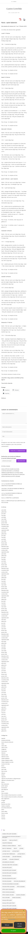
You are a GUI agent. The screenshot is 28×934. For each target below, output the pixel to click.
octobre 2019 (4, 659)
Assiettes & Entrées (5, 740)
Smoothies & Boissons (6, 807)
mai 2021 (3, 625)
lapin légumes (6, 856)
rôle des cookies (19, 925)
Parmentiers (4, 787)
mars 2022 (3, 606)
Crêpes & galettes (5, 758)
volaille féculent (7, 900)
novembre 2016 (5, 723)
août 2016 (3, 729)
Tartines (3, 815)
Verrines (3, 818)
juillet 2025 (3, 533)
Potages (3, 800)
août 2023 (3, 575)
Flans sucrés (4, 771)
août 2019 (3, 663)
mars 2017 (3, 716)
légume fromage (16, 856)
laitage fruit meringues (8, 854)
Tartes (2, 809)
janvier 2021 (4, 632)
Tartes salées (4, 811)
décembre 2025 (4, 524)
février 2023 (4, 586)
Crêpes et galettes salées (7, 760)
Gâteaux (3, 773)
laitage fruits (21, 854)
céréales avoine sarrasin (9, 845)
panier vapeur (4, 786)
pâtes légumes (21, 886)
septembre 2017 (5, 705)
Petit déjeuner (4, 789)
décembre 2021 (4, 612)
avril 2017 (3, 714)
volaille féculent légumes (9, 908)
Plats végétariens (5, 798)
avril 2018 (3, 692)
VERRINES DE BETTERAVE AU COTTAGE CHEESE (12, 472)
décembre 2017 (4, 700)
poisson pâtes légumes (8, 886)
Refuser (7, 925)
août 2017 (3, 707)
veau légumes (6, 897)
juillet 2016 (3, 731)
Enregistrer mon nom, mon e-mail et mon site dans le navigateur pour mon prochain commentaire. (13, 444)
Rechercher (21, 460)
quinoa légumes (20, 895)
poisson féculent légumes (9, 873)
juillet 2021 (3, 621)
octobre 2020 (4, 638)
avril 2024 (3, 561)
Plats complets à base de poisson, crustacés (11, 795)
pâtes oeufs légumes (8, 889)
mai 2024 (3, 559)
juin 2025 (3, 535)
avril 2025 (3, 539)
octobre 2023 (4, 572)
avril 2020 (3, 648)
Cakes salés (4, 745)
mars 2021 (3, 628)
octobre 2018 (4, 681)
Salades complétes (5, 806)
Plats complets (4, 793)
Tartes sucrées (4, 813)
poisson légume (6, 875)
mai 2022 (3, 603)
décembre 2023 (4, 568)
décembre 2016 (4, 721)
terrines (3, 817)
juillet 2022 (3, 599)
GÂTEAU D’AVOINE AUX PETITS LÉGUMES (10, 476)
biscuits (4, 840)
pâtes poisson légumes (8, 892)
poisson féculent (7, 867)
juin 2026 (3, 513)
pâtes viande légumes (8, 895)
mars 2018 (3, 694)
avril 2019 (3, 670)
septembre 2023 (5, 574)
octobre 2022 (4, 594)
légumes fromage (14, 859)
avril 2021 (3, 627)
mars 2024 (3, 563)
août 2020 (3, 641)
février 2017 (4, 718)
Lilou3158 (3, 488)
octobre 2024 (4, 550)
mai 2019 (3, 668)
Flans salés (3, 769)
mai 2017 (3, 712)
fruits (15, 848)
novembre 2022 (5, 592)
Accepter (13, 931)
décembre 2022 (4, 590)
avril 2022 (3, 605)
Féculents (3, 767)
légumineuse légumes (8, 862)
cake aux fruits (13, 840)
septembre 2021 (5, 617)
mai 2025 (3, 537)
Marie (2, 500)
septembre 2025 (5, 530)
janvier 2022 (4, 610)
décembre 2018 (4, 678)
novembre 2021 (5, 614)
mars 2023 (3, 585)
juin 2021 (3, 623)
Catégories (3, 749)
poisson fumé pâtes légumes (10, 864)
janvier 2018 (4, 698)
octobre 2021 (4, 616)
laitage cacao (6, 851)
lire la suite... (12, 919)
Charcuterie (4, 751)
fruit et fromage (6, 848)
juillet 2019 (3, 665)
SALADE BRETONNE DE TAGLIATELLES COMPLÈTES (13, 474)
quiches (3, 802)
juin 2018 (3, 689)
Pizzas (2, 791)
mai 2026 (3, 515)
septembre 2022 (5, 596)
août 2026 (3, 510)
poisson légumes (6, 881)
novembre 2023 (5, 570)
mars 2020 (3, 650)
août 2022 (3, 597)
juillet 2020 (3, 643)
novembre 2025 (5, 526)
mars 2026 (3, 519)
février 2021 (4, 630)
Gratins (3, 775)
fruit (19, 845)
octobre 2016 (4, 725)
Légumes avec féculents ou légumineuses (10, 778)
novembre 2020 (5, 636)
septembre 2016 (5, 727)
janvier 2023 (4, 588)
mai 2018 (3, 690)
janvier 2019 (4, 676)
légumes (4, 859)
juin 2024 (3, 557)
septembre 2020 (5, 639)
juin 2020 (3, 645)
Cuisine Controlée (5, 764)
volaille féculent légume (9, 905)
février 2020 (4, 652)
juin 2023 (3, 579)
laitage (21, 848)
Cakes (2, 744)
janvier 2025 (4, 544)
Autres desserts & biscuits (7, 742)
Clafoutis (3, 753)
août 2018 (3, 685)
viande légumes (16, 897)
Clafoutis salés (4, 755)
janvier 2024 (4, 566)
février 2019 (4, 674)
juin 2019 (3, 667)
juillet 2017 (3, 709)
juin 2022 (3, 601)
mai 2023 (3, 581)
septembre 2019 (5, 661)
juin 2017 (3, 710)
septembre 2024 (5, 552)
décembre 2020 (4, 634)
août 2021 (3, 619)
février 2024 (4, 564)
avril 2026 (3, 517)
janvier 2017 (4, 720)
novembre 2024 (5, 548)
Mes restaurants (5, 784)
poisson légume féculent (9, 878)
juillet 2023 (3, 577)
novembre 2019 (5, 658)
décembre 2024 (4, 546)
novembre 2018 (5, 679)
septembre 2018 (5, 683)
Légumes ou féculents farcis (7, 780)
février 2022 (4, 608)
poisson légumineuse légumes (10, 884)
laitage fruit (15, 851)
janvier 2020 (4, 654)
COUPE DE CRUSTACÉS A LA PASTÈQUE (10, 471)
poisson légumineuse (19, 881)
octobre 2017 (4, 703)
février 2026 (4, 521)
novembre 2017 (5, 701)
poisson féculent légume (9, 870)
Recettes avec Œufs (5, 804)
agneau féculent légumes (9, 834)
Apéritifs (3, 738)
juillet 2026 (3, 512)
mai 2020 (3, 647)
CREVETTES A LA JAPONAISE (12, 498)
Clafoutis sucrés (5, 756)
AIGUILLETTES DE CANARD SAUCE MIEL (10, 469)
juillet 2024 (3, 555)
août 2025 (3, 532)
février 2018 (4, 696)
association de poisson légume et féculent (11, 837)
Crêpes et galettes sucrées (7, 762)
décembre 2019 (4, 656)
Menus (3, 782)
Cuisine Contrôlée (14, 8)
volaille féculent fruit (8, 903)
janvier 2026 (4, 522)
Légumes (3, 776)
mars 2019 (3, 672)
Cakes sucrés (4, 747)
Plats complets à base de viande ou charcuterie (12, 797)
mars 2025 (3, 541)
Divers (2, 765)
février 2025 (4, 543)
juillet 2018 (3, 687)
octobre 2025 (4, 528)
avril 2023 (3, 583)
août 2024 (3, 554)
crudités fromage (7, 843)
